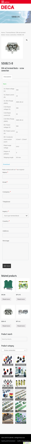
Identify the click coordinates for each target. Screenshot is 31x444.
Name (5, 172)
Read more (6, 299)
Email (5, 182)
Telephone (6, 202)
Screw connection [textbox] (13, 350)
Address (6, 231)
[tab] (7, 77)
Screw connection (11, 35)
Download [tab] (6, 164)
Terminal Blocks (10, 32)
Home (3, 32)
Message (6, 241)
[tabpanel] (15, 124)
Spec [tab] (4, 84)
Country (6, 221)
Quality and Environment (8, 441)
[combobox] (14, 350)
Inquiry (6, 211)
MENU (7, 2)
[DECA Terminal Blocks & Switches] (7, 7)
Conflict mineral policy (23, 441)
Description (7, 77)
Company (7, 192)
